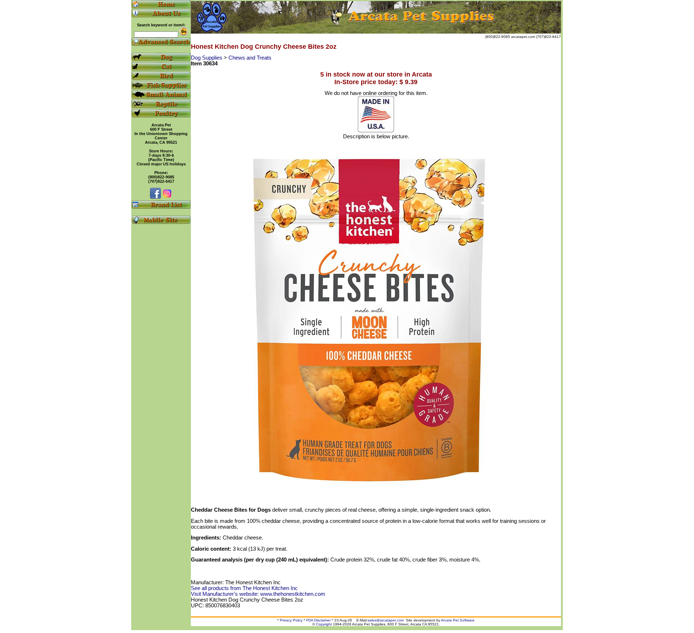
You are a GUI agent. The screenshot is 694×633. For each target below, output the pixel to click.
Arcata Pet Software (458, 620)
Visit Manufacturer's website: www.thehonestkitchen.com (258, 594)
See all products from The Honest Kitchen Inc (244, 588)
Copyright (324, 624)
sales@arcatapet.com (386, 620)
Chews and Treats (249, 58)
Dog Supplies (207, 58)
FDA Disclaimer (318, 620)
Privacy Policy (291, 620)
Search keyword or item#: (161, 25)
